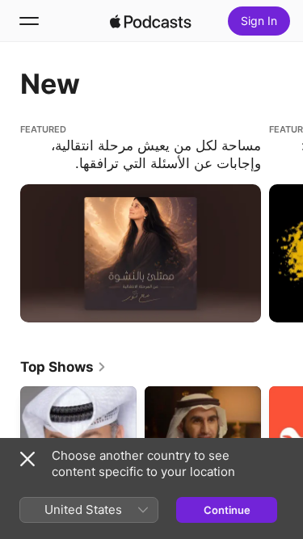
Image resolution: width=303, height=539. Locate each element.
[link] (63, 367)
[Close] (27, 459)
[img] (151, 21)
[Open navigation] (29, 21)
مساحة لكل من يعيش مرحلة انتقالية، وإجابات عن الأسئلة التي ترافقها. (129, 136)
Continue (227, 509)
